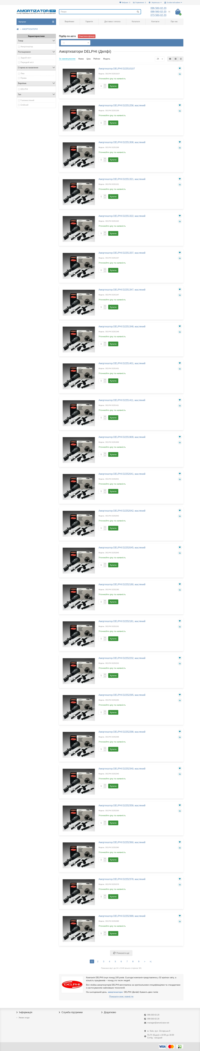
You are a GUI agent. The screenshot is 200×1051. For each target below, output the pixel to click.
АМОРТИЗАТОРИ (30, 29)
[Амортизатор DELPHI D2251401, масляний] (79, 376)
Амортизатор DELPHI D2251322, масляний (122, 216)
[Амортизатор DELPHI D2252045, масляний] (79, 560)
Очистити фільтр (87, 36)
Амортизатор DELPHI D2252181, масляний (122, 621)
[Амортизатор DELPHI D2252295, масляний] (79, 708)
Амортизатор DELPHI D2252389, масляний (122, 916)
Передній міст (27, 62)
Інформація (25, 1012)
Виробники (69, 21)
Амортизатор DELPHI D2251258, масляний (122, 105)
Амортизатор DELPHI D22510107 (117, 68)
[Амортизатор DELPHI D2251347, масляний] (79, 302)
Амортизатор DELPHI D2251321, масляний (122, 179)
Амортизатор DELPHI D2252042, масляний (122, 510)
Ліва (22, 73)
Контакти (155, 21)
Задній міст (25, 58)
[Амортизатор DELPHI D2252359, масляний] (79, 818)
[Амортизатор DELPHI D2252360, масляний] (79, 855)
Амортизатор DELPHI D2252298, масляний (122, 731)
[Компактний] (180, 59)
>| (150, 961)
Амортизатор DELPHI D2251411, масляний (122, 400)
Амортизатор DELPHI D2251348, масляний (122, 326)
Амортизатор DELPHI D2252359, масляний (122, 805)
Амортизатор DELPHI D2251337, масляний (122, 252)
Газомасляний (27, 100)
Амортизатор (26, 46)
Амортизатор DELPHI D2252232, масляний (122, 658)
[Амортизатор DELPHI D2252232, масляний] (79, 671)
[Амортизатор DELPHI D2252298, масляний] (79, 744)
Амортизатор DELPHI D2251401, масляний (122, 363)
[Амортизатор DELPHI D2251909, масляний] (79, 450)
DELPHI (24, 89)
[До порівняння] (180, 74)
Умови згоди (24, 1018)
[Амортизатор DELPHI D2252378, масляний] (79, 892)
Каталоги (136, 21)
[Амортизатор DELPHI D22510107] (79, 81)
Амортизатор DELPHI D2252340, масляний (122, 768)
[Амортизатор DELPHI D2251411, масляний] (79, 413)
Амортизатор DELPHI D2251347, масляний (122, 289)
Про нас (174, 21)
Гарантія (89, 21)
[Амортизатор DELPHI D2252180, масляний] (79, 597)
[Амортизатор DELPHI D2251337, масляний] (79, 266)
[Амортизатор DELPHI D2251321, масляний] (79, 192)
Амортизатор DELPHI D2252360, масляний (122, 842)
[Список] (175, 59)
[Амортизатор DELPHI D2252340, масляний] (79, 781)
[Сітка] (170, 59)
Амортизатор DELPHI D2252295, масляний (122, 695)
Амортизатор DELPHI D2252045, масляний (122, 547)
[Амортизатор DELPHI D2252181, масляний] (79, 634)
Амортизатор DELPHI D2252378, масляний (122, 879)
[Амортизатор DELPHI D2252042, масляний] (79, 523)
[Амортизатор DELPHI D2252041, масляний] (79, 487)
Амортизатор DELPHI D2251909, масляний (122, 437)
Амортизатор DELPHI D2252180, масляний (122, 584)
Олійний (24, 105)
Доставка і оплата (112, 21)
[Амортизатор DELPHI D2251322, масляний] (79, 229)
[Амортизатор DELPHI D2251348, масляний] (79, 339)
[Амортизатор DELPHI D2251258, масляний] (79, 118)
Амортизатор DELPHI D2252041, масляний (122, 474)
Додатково (110, 1012)
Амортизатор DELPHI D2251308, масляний (122, 142)
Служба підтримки (72, 1012)
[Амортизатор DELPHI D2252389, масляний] (79, 929)
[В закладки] (180, 68)
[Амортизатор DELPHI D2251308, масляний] (79, 155)
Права (23, 78)
